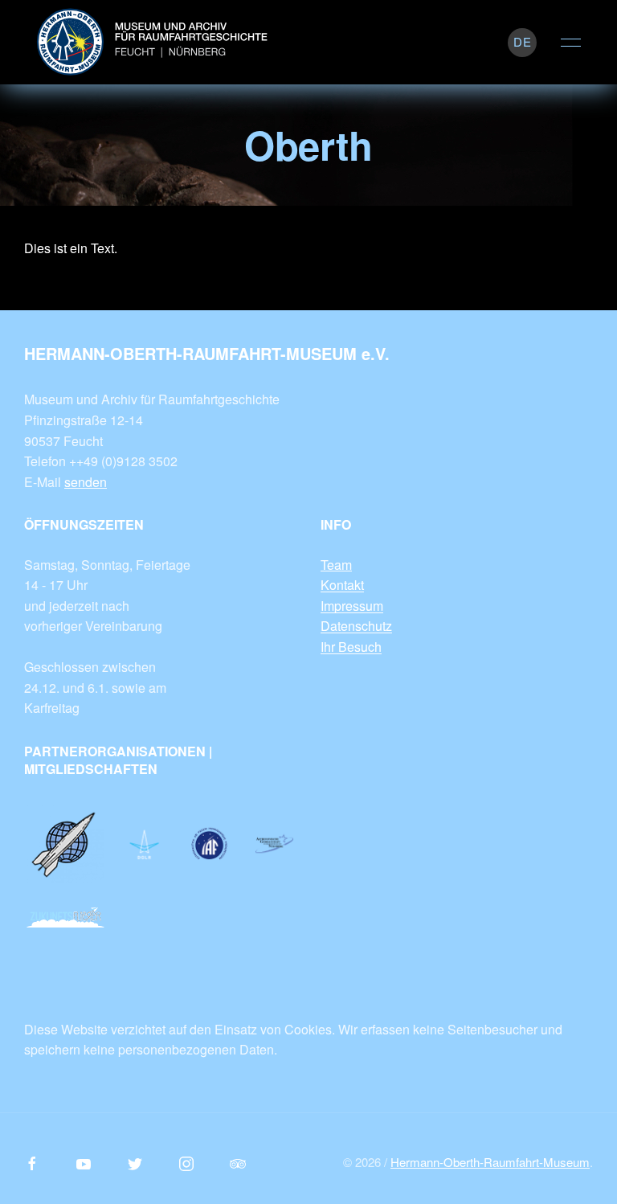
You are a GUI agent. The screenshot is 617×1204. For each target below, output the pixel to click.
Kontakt (342, 584)
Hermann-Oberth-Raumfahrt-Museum (490, 1161)
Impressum (352, 605)
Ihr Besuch (351, 646)
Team (336, 564)
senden (85, 482)
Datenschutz (356, 625)
